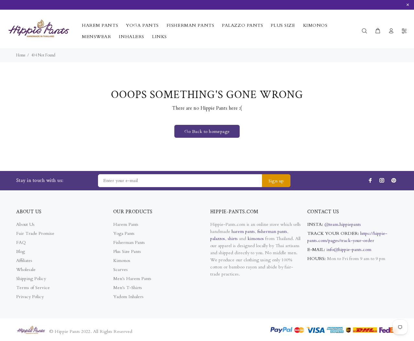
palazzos (217, 239)
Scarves (120, 269)
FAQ (21, 242)
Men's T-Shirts (127, 288)
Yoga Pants (124, 233)
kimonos (256, 239)
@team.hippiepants (342, 224)
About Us (25, 224)
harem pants (243, 231)
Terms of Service (33, 288)
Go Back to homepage (207, 131)
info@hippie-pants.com (348, 249)
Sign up (276, 181)
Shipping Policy (31, 279)
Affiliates (24, 260)
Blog (20, 251)
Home (21, 55)
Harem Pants (125, 224)
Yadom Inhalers (128, 297)
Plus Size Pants (127, 251)
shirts (233, 239)
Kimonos (121, 260)
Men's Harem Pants (132, 279)
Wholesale (26, 269)
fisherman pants (272, 231)
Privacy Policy (30, 297)
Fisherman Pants (129, 242)
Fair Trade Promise (35, 233)
